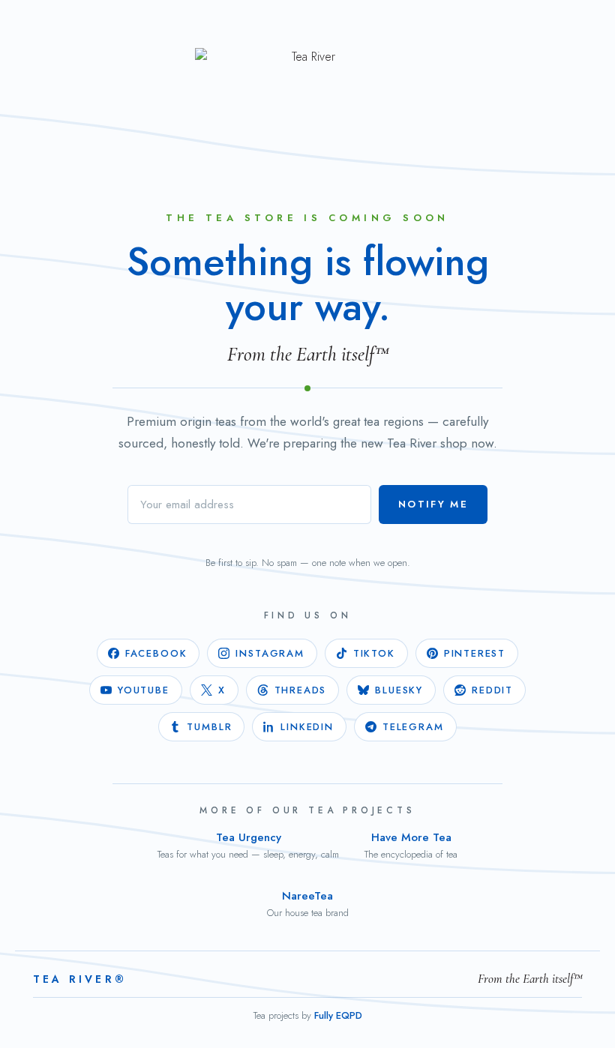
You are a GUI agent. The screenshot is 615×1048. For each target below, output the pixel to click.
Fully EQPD (338, 1015)
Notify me (433, 504)
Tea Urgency (248, 845)
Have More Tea (411, 845)
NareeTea (308, 904)
